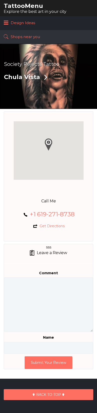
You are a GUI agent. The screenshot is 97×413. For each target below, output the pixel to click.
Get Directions (52, 226)
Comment (48, 273)
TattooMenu (23, 5)
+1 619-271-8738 (52, 214)
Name (48, 337)
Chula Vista (22, 77)
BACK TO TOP (48, 394)
